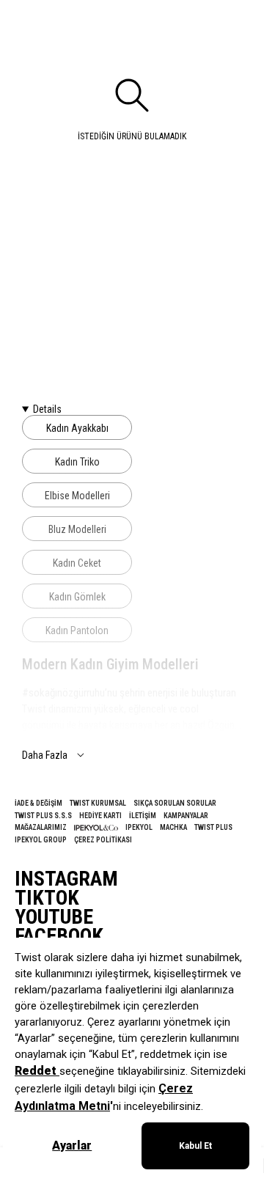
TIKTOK (47, 898)
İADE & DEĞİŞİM (38, 803)
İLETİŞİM (142, 816)
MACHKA (173, 827)
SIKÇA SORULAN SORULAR (174, 803)
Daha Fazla (44, 755)
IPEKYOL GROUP (41, 840)
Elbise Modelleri (77, 495)
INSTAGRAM (66, 879)
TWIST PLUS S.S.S (43, 816)
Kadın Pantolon (77, 630)
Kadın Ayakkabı (77, 428)
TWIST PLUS (213, 827)
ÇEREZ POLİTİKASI (103, 840)
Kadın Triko (77, 462)
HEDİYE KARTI (100, 816)
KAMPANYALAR (186, 816)
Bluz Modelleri (77, 529)
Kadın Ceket (77, 563)
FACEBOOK (59, 936)
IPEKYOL (139, 827)
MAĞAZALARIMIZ (41, 827)
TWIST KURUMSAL (98, 803)
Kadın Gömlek (77, 597)
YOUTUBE (54, 917)
